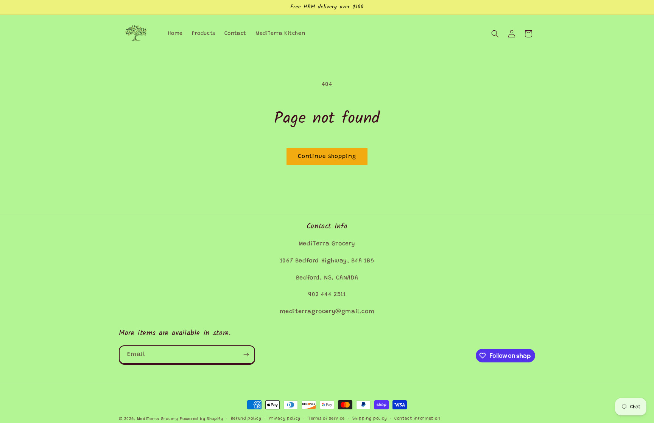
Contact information (417, 419)
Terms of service (326, 419)
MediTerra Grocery (157, 419)
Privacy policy (285, 419)
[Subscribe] (246, 354)
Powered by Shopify (201, 419)
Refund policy (246, 419)
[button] (495, 33)
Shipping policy (369, 419)
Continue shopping (327, 156)
